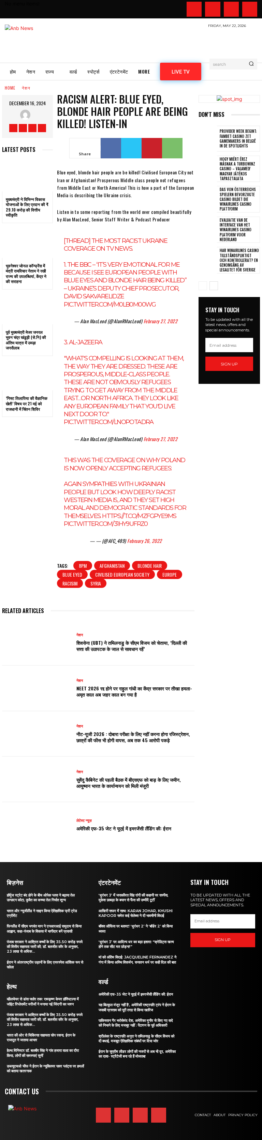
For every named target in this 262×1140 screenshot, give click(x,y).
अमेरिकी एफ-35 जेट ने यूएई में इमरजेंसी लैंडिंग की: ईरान (123, 828)
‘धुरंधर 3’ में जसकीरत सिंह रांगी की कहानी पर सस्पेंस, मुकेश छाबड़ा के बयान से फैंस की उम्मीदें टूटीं (134, 897)
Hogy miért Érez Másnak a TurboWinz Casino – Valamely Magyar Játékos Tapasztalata (237, 168)
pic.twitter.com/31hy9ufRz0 (105, 524)
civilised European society (122, 574)
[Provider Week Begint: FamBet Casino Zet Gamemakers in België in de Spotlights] (208, 139)
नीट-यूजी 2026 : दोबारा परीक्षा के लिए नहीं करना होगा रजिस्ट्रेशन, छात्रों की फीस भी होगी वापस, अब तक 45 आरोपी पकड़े (133, 737)
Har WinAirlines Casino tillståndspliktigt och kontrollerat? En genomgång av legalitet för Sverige (239, 260)
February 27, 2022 (161, 321)
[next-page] (213, 285)
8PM (83, 565)
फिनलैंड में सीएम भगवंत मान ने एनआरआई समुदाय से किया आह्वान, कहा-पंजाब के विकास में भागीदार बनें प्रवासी (44, 928)
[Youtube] (249, 9)
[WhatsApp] (172, 148)
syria (95, 583)
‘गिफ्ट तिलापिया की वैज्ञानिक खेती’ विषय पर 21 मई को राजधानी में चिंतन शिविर (26, 403)
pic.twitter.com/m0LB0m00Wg (110, 304)
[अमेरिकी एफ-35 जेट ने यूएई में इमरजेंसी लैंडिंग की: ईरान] (36, 825)
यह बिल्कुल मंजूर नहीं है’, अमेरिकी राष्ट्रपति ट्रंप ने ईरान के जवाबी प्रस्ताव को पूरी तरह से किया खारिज (137, 1007)
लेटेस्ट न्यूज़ (84, 821)
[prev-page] (203, 285)
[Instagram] (212, 9)
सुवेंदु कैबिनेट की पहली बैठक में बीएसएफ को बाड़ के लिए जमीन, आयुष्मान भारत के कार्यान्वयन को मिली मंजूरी (128, 782)
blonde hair (149, 565)
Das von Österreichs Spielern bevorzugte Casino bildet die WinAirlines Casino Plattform (238, 199)
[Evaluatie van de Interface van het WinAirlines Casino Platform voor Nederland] (208, 230)
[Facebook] (194, 9)
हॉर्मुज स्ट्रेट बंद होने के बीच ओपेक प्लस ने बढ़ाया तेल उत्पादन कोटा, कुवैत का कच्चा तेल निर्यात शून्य (41, 897)
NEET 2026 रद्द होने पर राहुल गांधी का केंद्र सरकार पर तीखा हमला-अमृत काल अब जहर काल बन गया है (134, 691)
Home (10, 88)
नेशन (26, 88)
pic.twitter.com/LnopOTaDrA (108, 422)
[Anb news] (39, 42)
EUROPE (169, 574)
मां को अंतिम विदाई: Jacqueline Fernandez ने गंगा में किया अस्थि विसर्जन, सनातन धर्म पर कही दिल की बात (137, 959)
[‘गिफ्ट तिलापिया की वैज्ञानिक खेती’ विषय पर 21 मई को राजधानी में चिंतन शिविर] (27, 375)
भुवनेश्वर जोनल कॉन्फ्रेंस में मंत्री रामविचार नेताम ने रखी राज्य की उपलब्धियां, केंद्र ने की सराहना (26, 273)
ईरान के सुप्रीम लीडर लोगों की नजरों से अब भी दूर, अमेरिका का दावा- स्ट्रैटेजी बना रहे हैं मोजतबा (137, 1054)
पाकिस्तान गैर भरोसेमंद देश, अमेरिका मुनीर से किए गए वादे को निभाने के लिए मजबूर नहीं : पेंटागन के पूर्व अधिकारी (136, 1023)
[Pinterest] (152, 148)
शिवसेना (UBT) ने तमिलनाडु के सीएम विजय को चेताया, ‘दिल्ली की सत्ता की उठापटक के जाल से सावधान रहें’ (131, 645)
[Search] (251, 64)
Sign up (229, 363)
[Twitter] (231, 9)
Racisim (69, 583)
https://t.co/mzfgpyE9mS (139, 516)
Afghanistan (112, 565)
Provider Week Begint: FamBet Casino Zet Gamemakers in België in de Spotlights (238, 138)
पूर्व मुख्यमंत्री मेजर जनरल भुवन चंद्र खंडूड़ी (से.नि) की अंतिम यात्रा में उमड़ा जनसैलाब (26, 340)
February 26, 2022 (144, 540)
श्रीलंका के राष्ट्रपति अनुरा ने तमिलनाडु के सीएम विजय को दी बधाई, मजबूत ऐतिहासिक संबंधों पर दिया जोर (136, 1038)
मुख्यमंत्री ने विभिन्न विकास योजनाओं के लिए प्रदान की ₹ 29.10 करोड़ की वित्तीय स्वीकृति (27, 207)
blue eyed (72, 574)
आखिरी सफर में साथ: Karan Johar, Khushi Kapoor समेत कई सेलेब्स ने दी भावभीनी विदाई (136, 913)
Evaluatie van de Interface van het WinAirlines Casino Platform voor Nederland (235, 229)
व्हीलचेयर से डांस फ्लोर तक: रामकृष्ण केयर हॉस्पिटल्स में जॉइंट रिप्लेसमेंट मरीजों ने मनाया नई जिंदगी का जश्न (43, 1001)
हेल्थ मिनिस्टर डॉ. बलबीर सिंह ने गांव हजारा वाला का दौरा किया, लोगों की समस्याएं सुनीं (43, 1053)
